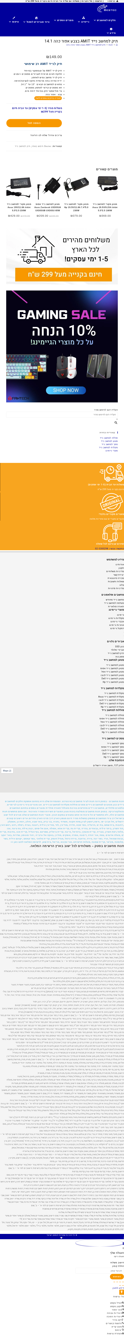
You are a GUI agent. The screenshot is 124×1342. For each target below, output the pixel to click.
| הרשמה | (98, 1)
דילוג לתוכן (118, 1288)
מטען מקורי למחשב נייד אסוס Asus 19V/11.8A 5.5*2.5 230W (19, 207)
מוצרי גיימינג (112, 451)
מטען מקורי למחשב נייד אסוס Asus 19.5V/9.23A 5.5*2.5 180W (105, 207)
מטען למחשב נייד (109, 441)
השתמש (117, 1277)
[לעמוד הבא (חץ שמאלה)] (120, 1285)
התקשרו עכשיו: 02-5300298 (109, 548)
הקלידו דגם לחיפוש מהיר (106, 410)
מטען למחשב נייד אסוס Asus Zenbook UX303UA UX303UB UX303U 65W (47, 207)
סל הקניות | (86, 1)
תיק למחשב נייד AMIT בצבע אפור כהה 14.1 (86, 45)
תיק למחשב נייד (22, 146)
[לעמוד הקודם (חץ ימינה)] (123, 1285)
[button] (62, 822)
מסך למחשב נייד (110, 444)
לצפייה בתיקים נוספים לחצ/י (48, 98)
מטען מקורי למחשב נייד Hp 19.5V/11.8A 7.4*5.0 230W (76, 207)
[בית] (117, 45)
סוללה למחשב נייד (109, 438)
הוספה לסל (34, 123)
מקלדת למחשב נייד (108, 447)
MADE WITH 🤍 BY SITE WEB (62, 1238)
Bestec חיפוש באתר (41, 146)
